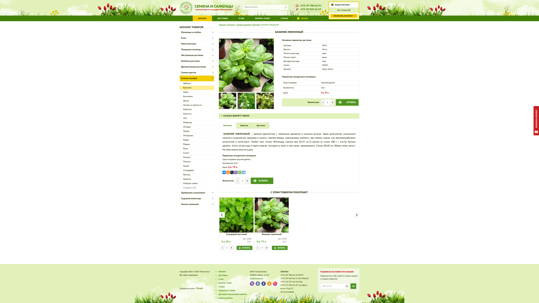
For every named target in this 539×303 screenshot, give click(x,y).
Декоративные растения (193, 67)
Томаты (187, 162)
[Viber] (236, 172)
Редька (186, 144)
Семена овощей (189, 78)
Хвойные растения (190, 61)
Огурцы (187, 127)
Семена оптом (225, 298)
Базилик (187, 88)
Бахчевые (188, 96)
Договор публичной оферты (232, 294)
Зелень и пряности (192, 105)
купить (351, 102)
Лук (185, 118)
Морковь (187, 122)
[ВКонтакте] (224, 172)
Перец (186, 131)
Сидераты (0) (189, 188)
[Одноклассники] (228, 172)
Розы (183, 38)
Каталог (202, 18)
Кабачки (187, 109)
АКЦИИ (304, 18)
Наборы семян (190, 183)
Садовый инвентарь (191, 199)
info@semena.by (256, 278)
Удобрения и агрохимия (193, 193)
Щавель (187, 179)
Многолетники (188, 44)
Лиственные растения (192, 55)
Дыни (186, 101)
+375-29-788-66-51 (310, 5)
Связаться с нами (226, 290)
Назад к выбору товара (236, 116)
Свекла (186, 157)
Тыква (186, 166)
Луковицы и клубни (191, 32)
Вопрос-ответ (262, 18)
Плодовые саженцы (191, 50)
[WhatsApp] (240, 172)
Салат (186, 153)
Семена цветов (188, 73)
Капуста (187, 114)
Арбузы (187, 83)
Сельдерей (188, 170)
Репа (185, 149)
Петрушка (188, 136)
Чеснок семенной (190, 204)
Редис (186, 140)
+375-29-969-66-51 (310, 9)
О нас (242, 18)
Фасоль (186, 175)
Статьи (284, 18)
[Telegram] (243, 172)
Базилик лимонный (272, 234)
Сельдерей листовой (236, 234)
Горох (186, 92)
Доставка (222, 18)
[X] (232, 172)
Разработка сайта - (188, 289)
